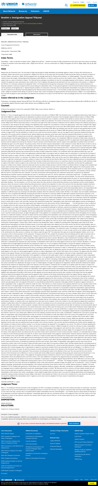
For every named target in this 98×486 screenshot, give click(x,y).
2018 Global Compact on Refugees (11, 470)
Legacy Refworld (55, 441)
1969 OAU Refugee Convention (10, 455)
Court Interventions (31, 444)
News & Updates (55, 443)
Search (66, 5)
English (82, 2)
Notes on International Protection (35, 458)
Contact (76, 479)
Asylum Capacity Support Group (84, 434)
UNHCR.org (78, 459)
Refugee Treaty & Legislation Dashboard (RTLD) (83, 450)
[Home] (18, 4)
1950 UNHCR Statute (7, 434)
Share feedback (74, 423)
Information (36, 34)
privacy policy (11, 484)
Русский (95, 2)
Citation (5, 28)
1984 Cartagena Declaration (9, 458)
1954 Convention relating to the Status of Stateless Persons (10, 442)
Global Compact (79, 439)
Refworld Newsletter (56, 449)
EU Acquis (4, 473)
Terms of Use (94, 479)
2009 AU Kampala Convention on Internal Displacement (11, 467)
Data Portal (78, 436)
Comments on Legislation (33, 434)
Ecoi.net (52, 434)
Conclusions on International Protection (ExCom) (34, 437)
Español (88, 2)
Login (92, 5)
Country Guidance (31, 441)
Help (81, 479)
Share (14, 28)
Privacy (86, 479)
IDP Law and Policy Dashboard (84, 442)
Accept (92, 483)
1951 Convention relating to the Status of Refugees (10, 437)
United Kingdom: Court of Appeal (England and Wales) (27, 23)
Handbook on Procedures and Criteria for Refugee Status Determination (35, 449)
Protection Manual (55, 446)
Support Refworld (79, 5)
